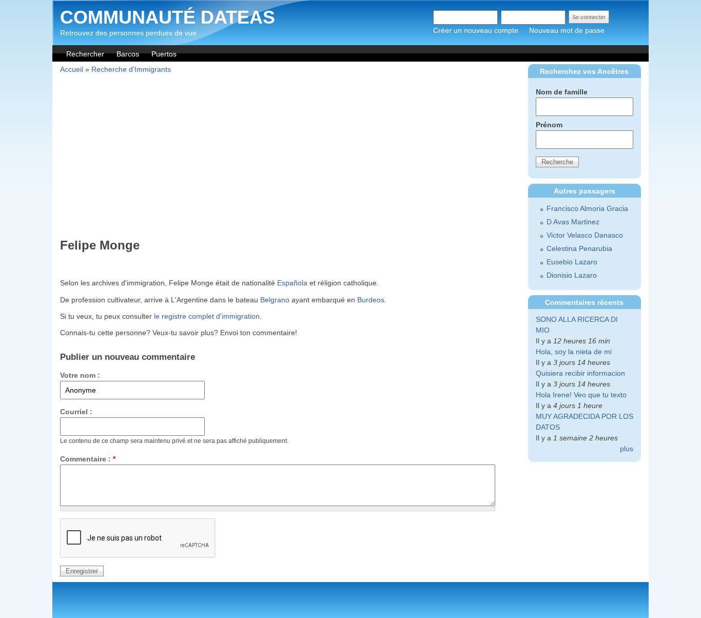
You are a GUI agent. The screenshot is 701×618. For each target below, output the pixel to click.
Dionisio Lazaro (572, 275)
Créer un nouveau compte (475, 30)
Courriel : (76, 412)
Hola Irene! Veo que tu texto (581, 395)
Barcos (127, 54)
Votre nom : (80, 375)
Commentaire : (87, 459)
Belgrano (274, 300)
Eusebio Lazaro (572, 262)
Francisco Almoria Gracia (587, 208)
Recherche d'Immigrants (131, 69)
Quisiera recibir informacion (580, 373)
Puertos (164, 54)
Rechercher (85, 54)
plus (626, 449)
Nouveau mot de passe (567, 30)
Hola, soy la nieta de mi (574, 351)
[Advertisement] (288, 157)
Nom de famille (562, 92)
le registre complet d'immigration (207, 316)
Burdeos (370, 300)
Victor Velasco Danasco (585, 235)
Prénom (549, 125)
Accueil (71, 69)
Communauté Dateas (167, 17)
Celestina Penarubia (579, 248)
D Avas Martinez (573, 222)
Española (292, 283)
